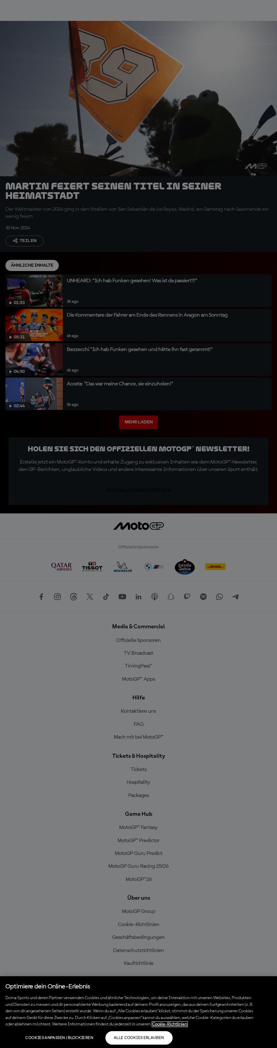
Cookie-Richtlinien (169, 1024)
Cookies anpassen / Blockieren (59, 1038)
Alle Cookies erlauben (139, 1038)
